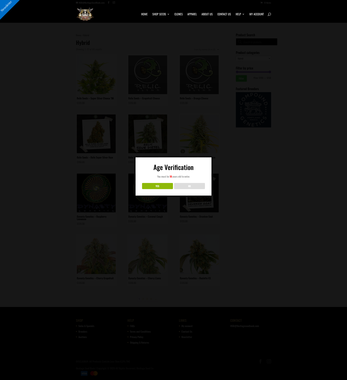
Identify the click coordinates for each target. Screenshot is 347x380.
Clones (178, 14)
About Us (207, 14)
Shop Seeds (159, 14)
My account (256, 14)
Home (144, 14)
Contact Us (224, 14)
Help (238, 14)
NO (189, 186)
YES (157, 186)
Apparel (192, 14)
